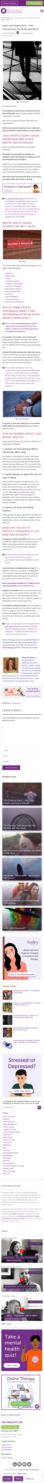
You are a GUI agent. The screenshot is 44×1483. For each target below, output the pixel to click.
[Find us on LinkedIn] (19, 1466)
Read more (21, 1473)
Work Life (6, 1174)
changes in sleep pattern (14, 284)
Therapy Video (8, 1168)
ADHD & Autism (8, 1122)
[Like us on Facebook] (24, 1466)
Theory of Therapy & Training (13, 1166)
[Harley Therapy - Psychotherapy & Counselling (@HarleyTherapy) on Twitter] (29, 1466)
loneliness (9, 294)
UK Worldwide (6, 1450)
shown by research (15, 557)
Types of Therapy (9, 1171)
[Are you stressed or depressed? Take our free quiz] (22, 193)
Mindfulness (7, 1145)
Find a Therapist (34, 3)
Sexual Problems (9, 1163)
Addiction (6, 1119)
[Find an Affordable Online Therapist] (22, 691)
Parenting (6, 1150)
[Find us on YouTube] (15, 1466)
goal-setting (6, 578)
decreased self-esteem (13, 286)
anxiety (8, 278)
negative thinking (19, 495)
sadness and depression (14, 302)
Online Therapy (7, 1458)
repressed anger (17, 487)
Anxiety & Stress (9, 1127)
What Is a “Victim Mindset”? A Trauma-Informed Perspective (27, 1004)
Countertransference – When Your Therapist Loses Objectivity (25, 1016)
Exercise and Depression (14, 469)
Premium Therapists (9, 3)
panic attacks (16, 289)
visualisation (32, 576)
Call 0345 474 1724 (12, 1422)
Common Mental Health (11, 1132)
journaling (22, 571)
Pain (4, 456)
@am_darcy (30, 681)
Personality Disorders (10, 1153)
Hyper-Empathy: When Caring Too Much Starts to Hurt (25, 1029)
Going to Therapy (9, 1140)
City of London (6, 1447)
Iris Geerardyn (24, 419)
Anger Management (10, 1124)
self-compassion (8, 573)
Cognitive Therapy (9, 1129)
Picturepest (24, 102)
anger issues (10, 276)
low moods (8, 355)
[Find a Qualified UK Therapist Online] (22, 979)
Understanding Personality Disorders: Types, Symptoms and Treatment (27, 1041)
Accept (7, 1479)
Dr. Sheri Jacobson (27, 33)
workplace (36, 497)
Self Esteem (7, 1158)
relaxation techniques (22, 578)
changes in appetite (12, 281)
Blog (7, 18)
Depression (16, 703)
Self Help (6, 1161)
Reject (18, 1479)
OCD (4, 1148)
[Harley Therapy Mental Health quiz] (21, 1370)
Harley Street (6, 1445)
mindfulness (13, 571)
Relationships (8, 1155)
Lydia (24, 261)
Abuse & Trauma (9, 1116)
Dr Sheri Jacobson (17, 1214)
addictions (9, 273)
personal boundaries (17, 598)
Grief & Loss (7, 1142)
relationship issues (12, 299)
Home (3, 18)
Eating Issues (7, 1137)
